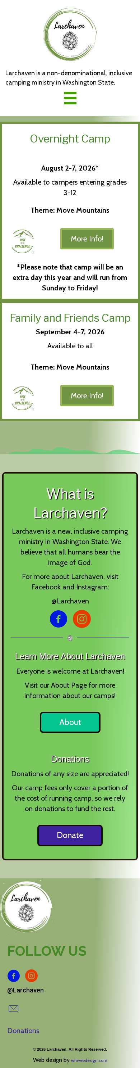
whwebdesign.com (89, 1060)
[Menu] (70, 97)
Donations (23, 1030)
